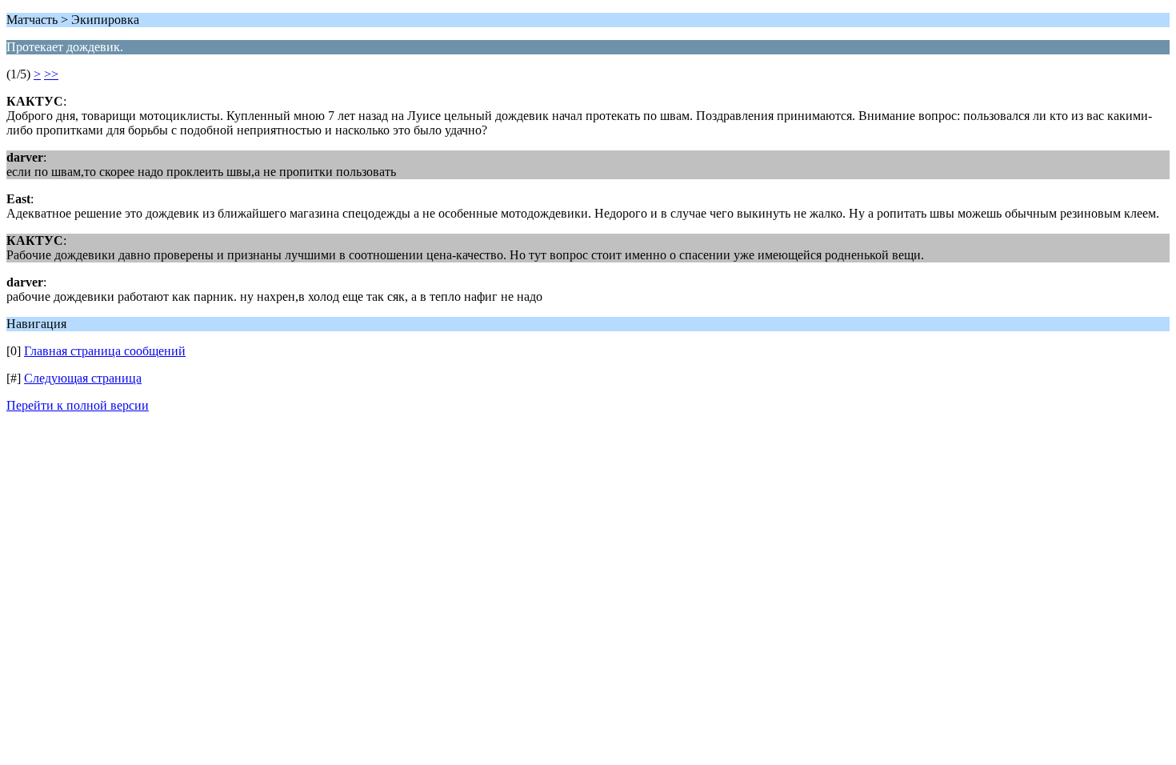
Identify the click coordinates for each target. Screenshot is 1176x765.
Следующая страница (83, 378)
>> (51, 74)
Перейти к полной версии (77, 405)
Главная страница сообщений (105, 351)
